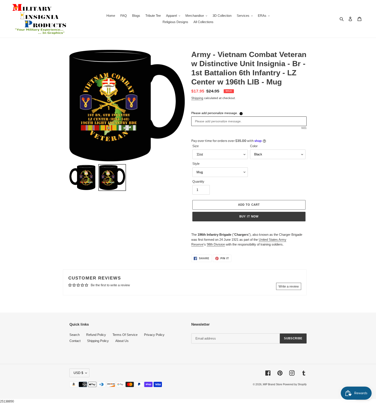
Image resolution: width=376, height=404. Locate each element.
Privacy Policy (154, 335)
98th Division (216, 244)
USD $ (78, 373)
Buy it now (248, 216)
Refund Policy (96, 335)
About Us (122, 341)
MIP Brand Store (273, 384)
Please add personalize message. (214, 113)
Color (254, 146)
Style (196, 163)
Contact (75, 341)
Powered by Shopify (295, 384)
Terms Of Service (125, 335)
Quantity (198, 181)
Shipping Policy (98, 341)
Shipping (197, 98)
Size (195, 146)
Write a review (289, 286)
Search (74, 335)
